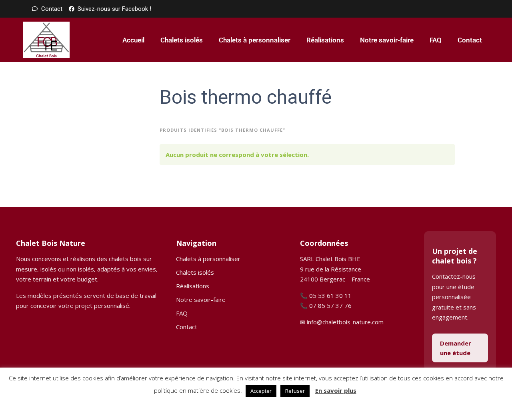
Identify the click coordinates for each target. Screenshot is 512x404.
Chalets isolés (181, 40)
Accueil (133, 40)
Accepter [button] (261, 390)
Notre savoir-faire (387, 40)
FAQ (436, 40)
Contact (470, 40)
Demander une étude (455, 348)
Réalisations (325, 40)
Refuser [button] (295, 390)
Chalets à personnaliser (254, 40)
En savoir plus (335, 390)
